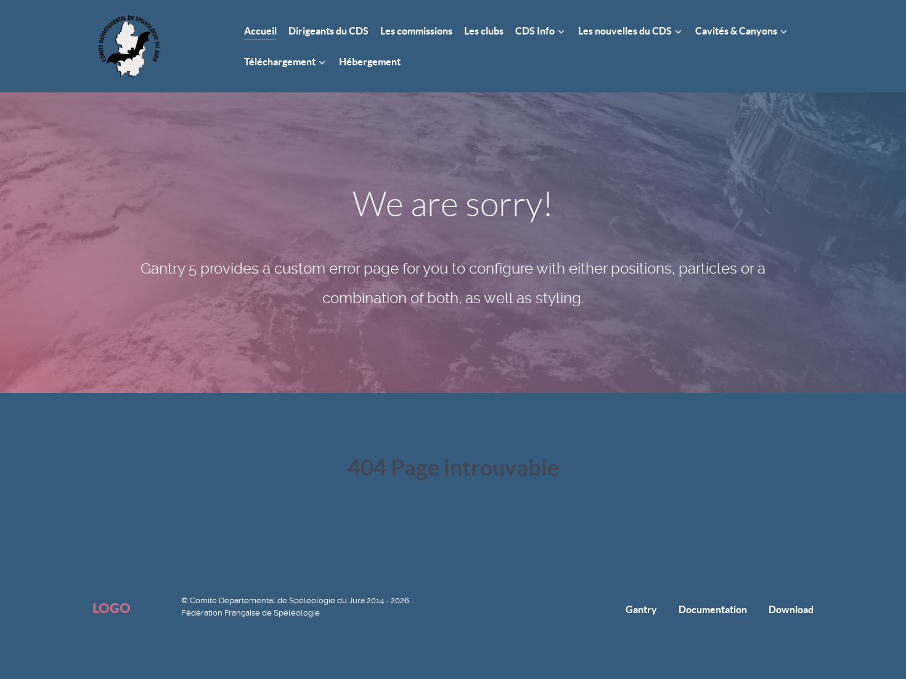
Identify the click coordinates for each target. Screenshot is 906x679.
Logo (111, 608)
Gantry (641, 609)
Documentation (713, 609)
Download (791, 609)
